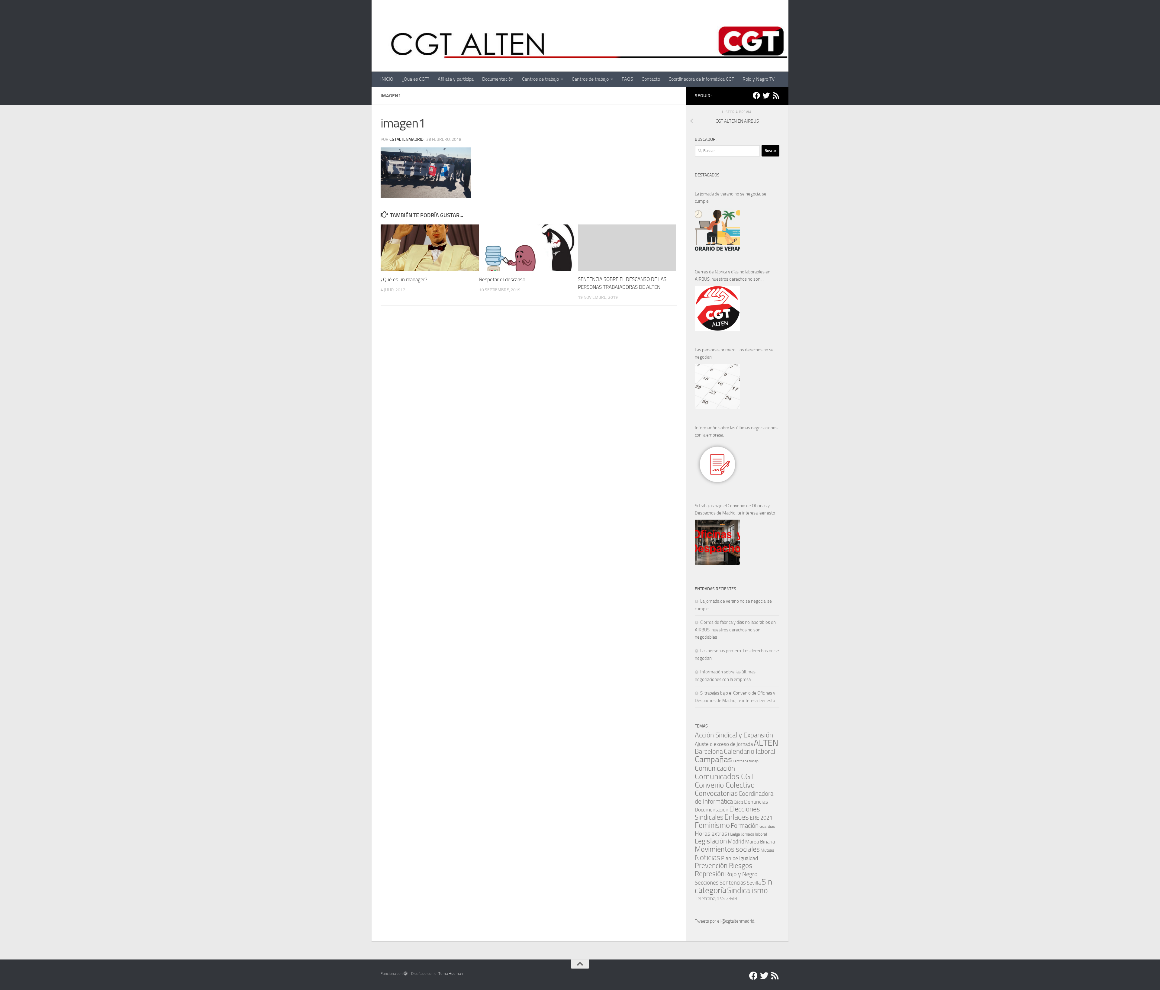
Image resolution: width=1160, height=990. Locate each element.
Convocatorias (716, 793)
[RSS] (775, 95)
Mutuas (767, 850)
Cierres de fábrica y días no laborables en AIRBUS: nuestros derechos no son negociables (732, 276)
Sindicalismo (747, 890)
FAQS (627, 79)
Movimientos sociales (727, 849)
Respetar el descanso (502, 279)
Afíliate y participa (456, 79)
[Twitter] (766, 95)
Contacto (651, 79)
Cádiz (738, 802)
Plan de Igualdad (739, 858)
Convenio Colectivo (725, 784)
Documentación (498, 79)
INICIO (386, 79)
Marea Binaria (760, 842)
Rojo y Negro (741, 874)
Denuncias (756, 801)
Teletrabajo (707, 898)
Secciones (707, 882)
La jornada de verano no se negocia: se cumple (730, 197)
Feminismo (712, 825)
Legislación (711, 841)
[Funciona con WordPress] (406, 973)
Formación (745, 825)
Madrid (736, 841)
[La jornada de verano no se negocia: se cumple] (717, 230)
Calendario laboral (749, 751)
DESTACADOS (707, 175)
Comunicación (715, 768)
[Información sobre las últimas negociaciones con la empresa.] (717, 464)
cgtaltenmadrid (406, 139)
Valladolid (728, 898)
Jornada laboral (754, 834)
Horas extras (711, 833)
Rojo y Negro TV (759, 79)
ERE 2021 (761, 817)
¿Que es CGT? (415, 79)
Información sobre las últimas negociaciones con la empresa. (736, 431)
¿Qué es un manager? (404, 279)
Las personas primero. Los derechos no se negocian (734, 353)
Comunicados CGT (724, 776)
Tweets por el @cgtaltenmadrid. (725, 921)
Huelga (734, 834)
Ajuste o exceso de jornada (724, 744)
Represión (709, 873)
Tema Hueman (450, 973)
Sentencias (733, 882)
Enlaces (736, 817)
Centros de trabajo (540, 79)
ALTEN (766, 743)
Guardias (767, 826)
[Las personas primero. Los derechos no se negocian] (717, 386)
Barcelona (709, 751)
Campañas (713, 759)
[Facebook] (756, 95)
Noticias (707, 857)
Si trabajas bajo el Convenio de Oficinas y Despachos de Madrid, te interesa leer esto (735, 509)
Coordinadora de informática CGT (701, 79)
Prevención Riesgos (723, 866)
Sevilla (754, 883)
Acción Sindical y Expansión (734, 735)
